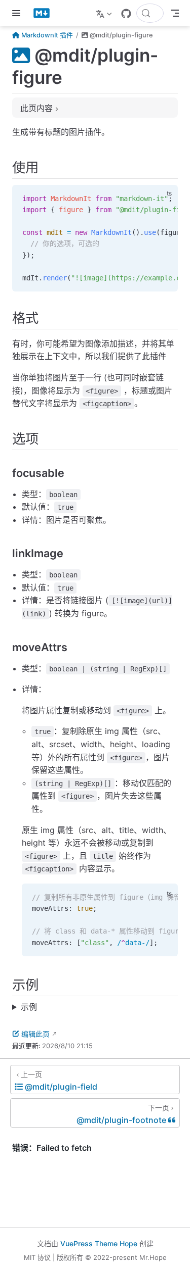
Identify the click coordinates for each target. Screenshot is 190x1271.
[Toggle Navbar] (175, 13)
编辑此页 (35, 1034)
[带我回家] (44, 13)
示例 (29, 1007)
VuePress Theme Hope (98, 1243)
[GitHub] (126, 14)
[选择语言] (105, 13)
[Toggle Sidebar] (18, 13)
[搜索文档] (150, 13)
